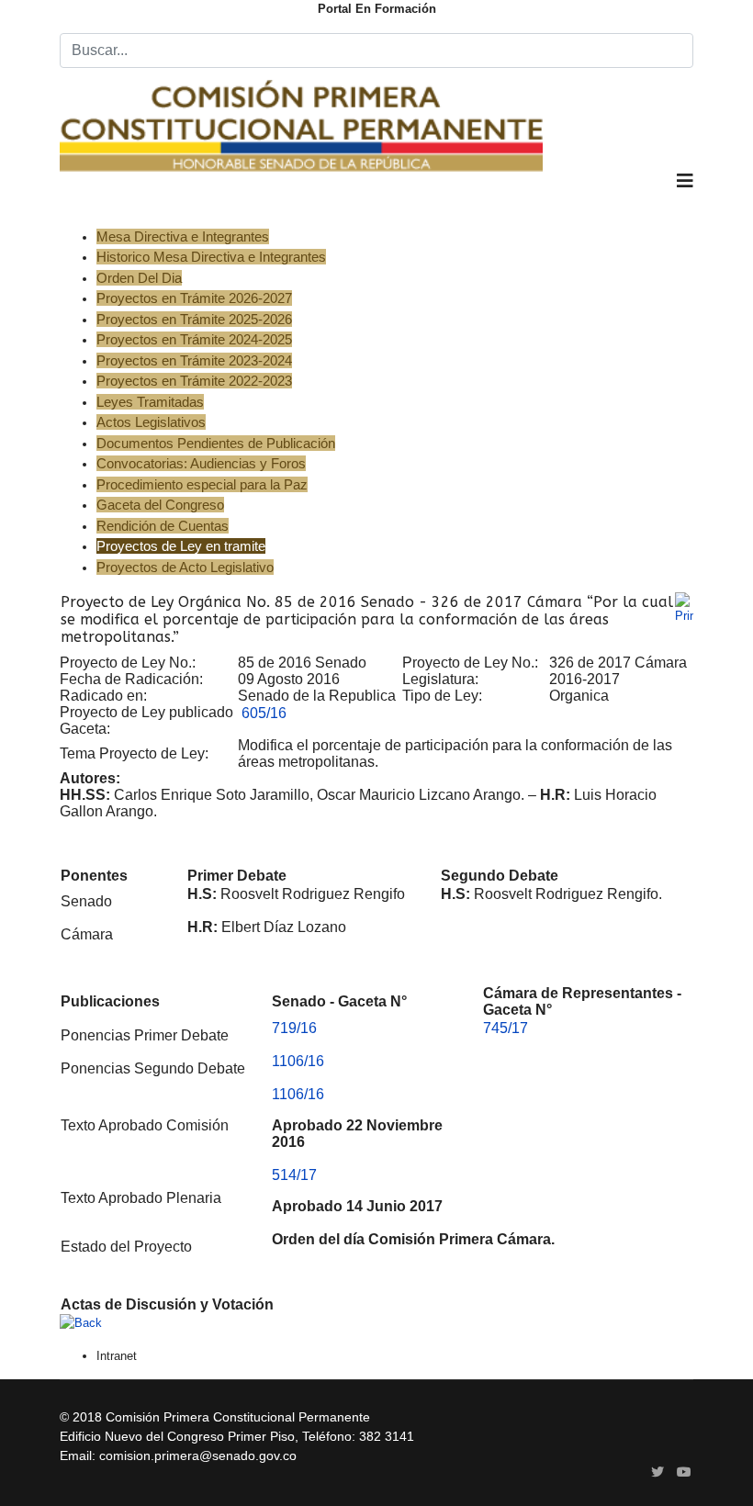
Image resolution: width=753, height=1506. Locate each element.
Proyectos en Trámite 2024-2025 (194, 339)
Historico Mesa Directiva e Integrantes (211, 256)
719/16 (294, 1028)
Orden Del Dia (139, 278)
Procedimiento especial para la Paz (202, 484)
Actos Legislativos (151, 422)
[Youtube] (684, 1472)
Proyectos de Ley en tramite (180, 546)
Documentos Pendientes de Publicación (215, 443)
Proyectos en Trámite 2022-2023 (194, 380)
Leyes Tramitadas (150, 402)
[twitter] (657, 1472)
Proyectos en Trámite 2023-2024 (194, 360)
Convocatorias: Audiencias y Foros (201, 463)
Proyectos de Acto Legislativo (185, 567)
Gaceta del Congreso (160, 504)
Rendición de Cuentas (162, 526)
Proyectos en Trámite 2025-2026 (194, 319)
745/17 (505, 1028)
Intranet (116, 1356)
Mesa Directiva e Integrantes (182, 236)
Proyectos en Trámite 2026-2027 (194, 298)
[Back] (376, 1323)
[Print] (684, 608)
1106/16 (298, 1061)
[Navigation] (685, 199)
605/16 (264, 713)
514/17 (294, 1175)
